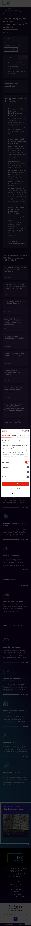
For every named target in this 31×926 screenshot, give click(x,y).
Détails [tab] (14, 435)
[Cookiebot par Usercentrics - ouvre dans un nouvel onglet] (22, 431)
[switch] (27, 467)
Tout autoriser (15, 483)
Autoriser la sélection (15, 488)
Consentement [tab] (6, 435)
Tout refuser (15, 493)
